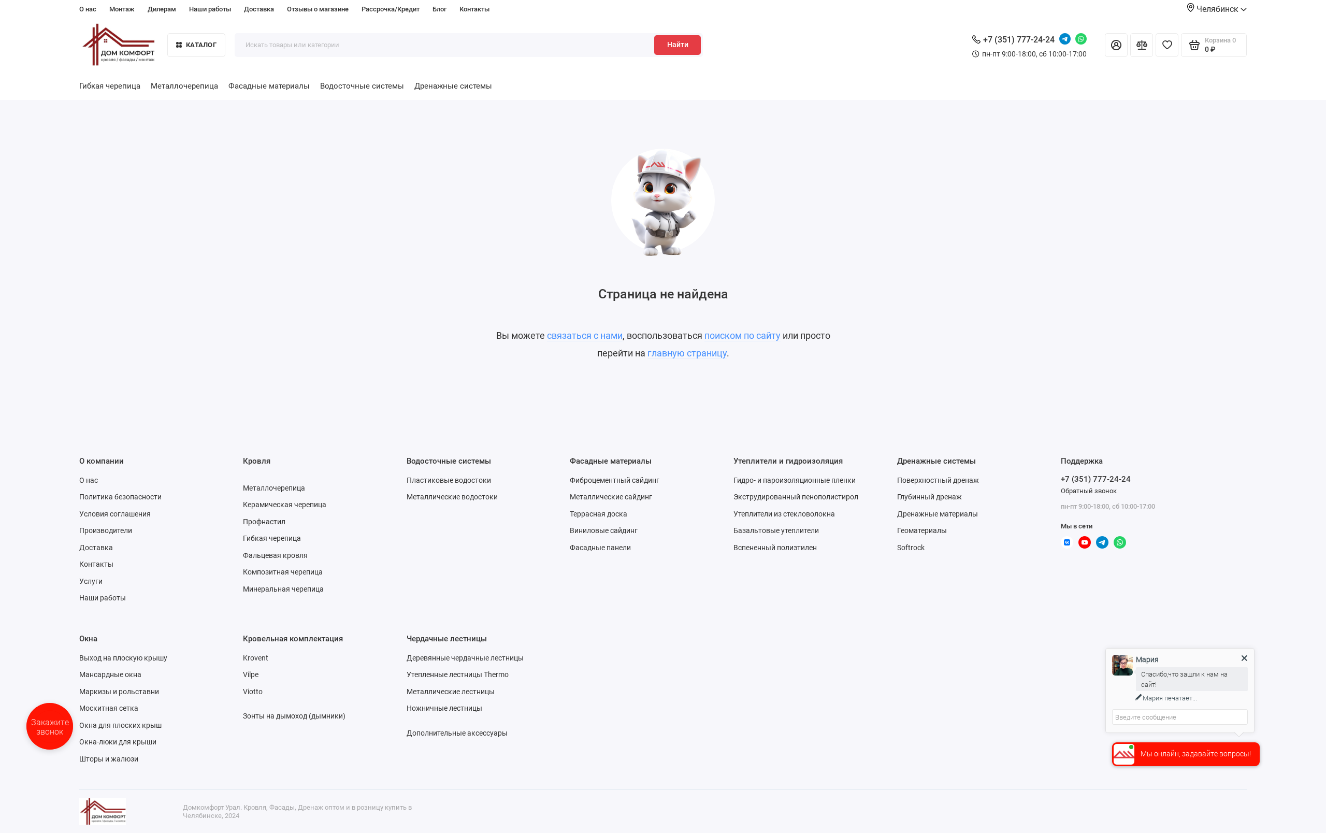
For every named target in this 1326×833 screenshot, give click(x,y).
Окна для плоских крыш (120, 725)
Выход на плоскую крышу (123, 658)
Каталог (201, 45)
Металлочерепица (184, 86)
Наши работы (210, 9)
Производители (105, 530)
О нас (87, 9)
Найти (677, 44)
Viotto (253, 691)
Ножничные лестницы (444, 708)
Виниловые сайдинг (604, 530)
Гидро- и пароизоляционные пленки (794, 480)
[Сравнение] (1141, 45)
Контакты (474, 9)
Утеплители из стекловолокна (784, 514)
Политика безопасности (120, 497)
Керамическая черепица (284, 504)
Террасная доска (598, 514)
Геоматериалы (922, 530)
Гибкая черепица (109, 86)
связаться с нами (585, 335)
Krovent (255, 658)
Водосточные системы (362, 86)
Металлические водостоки (452, 497)
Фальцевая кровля (275, 555)
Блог (439, 9)
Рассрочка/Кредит (391, 9)
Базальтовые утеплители (776, 530)
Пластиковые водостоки (449, 480)
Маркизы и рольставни (119, 691)
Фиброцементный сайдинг (614, 480)
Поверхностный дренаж (938, 480)
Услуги (91, 581)
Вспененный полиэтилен (775, 547)
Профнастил (264, 522)
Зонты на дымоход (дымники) (294, 716)
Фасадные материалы (269, 86)
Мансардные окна (110, 674)
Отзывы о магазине (318, 9)
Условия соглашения (115, 514)
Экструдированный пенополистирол (795, 497)
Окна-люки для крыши (117, 742)
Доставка (259, 9)
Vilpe (250, 674)
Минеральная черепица (283, 589)
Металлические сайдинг (611, 497)
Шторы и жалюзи (108, 759)
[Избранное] (1167, 45)
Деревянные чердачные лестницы (465, 658)
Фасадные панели (600, 547)
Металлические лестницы (451, 691)
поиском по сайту (742, 335)
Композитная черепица (283, 572)
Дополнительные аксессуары (457, 733)
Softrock (911, 547)
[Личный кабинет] (1116, 45)
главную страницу (687, 353)
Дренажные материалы (937, 514)
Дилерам (162, 9)
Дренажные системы (453, 86)
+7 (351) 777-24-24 (1019, 40)
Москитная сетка (108, 708)
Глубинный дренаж (929, 497)
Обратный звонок (1089, 491)
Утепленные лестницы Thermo (458, 674)
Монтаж (122, 9)
